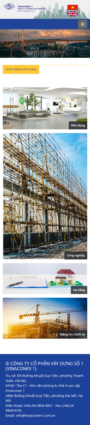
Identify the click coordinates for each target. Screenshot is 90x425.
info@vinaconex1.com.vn (35, 415)
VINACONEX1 (14, 5)
